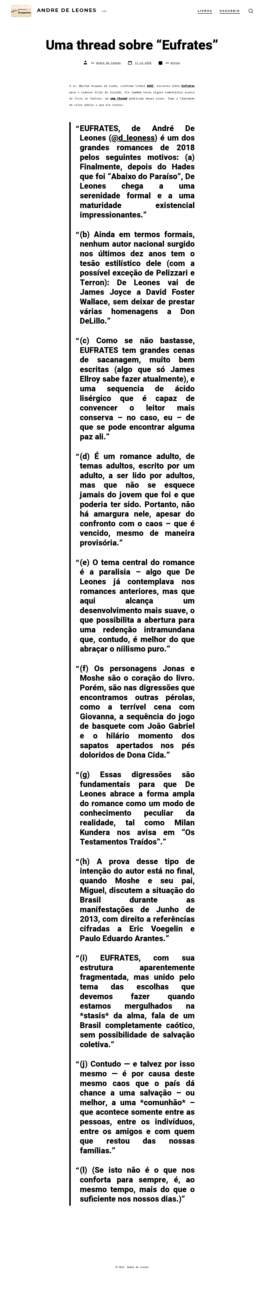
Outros (175, 63)
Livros (205, 10)
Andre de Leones (108, 63)
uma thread (118, 98)
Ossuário (229, 10)
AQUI (150, 86)
